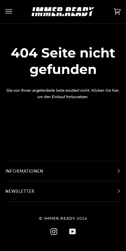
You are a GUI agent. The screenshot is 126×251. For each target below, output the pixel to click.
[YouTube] (72, 231)
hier (115, 90)
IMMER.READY (59, 218)
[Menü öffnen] (15, 11)
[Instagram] (53, 231)
